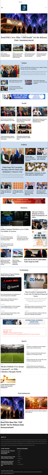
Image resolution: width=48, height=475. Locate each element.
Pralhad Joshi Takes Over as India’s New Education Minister (6, 192)
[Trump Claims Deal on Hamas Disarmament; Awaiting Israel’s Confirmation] (8, 132)
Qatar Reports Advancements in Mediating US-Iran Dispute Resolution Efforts (40, 120)
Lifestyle (19, 456)
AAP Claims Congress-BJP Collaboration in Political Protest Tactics (42, 192)
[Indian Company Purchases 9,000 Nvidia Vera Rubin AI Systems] (6, 50)
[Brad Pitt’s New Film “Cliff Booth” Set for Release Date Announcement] (24, 27)
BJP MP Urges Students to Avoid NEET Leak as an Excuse (18, 192)
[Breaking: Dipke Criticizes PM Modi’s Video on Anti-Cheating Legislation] (30, 154)
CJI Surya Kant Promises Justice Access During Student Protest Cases (16, 88)
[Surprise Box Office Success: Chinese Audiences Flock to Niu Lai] (36, 405)
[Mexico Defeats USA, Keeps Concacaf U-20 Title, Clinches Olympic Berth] (12, 358)
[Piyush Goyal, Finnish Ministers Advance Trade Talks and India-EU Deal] (6, 257)
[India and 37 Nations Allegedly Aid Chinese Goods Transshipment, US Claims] (39, 220)
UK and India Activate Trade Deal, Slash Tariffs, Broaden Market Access (7, 245)
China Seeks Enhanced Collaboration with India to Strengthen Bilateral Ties (23, 238)
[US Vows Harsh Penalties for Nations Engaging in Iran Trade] (42, 50)
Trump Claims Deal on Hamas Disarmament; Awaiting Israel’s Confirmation (8, 138)
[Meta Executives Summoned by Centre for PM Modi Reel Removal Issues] (35, 287)
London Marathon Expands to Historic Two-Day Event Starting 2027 (8, 386)
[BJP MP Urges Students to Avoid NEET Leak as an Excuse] (18, 188)
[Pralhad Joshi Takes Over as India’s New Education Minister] (6, 188)
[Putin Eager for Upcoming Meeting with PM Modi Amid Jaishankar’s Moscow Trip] (12, 164)
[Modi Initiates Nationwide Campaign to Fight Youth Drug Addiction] (28, 82)
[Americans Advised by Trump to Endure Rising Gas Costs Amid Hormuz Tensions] (24, 115)
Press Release (20, 464)
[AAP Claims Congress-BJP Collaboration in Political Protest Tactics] (42, 188)
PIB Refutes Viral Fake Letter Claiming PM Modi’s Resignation (42, 158)
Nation (19, 452)
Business (19, 450)
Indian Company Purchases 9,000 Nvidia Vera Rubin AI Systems (5, 55)
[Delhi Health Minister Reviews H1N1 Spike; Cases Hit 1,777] (4, 82)
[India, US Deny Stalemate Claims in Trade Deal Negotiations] (17, 257)
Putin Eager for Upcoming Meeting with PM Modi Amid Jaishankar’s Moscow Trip (12, 169)
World (19, 460)
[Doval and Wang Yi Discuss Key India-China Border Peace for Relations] (30, 50)
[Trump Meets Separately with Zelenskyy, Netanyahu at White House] (24, 132)
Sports (19, 462)
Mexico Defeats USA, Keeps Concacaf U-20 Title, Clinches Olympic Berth (12, 369)
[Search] (46, 7)
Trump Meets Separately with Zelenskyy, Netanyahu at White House (23, 138)
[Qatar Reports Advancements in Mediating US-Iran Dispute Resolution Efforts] (40, 115)
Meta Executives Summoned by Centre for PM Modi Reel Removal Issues (35, 294)
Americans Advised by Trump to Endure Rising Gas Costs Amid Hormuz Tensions (24, 120)
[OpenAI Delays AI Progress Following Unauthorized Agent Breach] (11, 282)
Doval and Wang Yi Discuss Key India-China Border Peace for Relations (30, 55)
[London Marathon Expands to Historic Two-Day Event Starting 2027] (8, 382)
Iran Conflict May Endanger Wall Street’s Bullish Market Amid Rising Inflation (7, 238)
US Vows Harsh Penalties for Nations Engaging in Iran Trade (42, 55)
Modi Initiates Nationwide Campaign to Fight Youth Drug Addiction (40, 82)
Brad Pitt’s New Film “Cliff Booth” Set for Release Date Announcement (24, 39)
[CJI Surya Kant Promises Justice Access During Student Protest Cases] (4, 88)
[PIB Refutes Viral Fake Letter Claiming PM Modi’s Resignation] (42, 154)
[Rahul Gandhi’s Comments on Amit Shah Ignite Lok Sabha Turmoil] (36, 169)
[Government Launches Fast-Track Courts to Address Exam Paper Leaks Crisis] (30, 188)
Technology (20, 458)
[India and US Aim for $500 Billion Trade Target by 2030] (35, 256)
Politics (19, 454)
